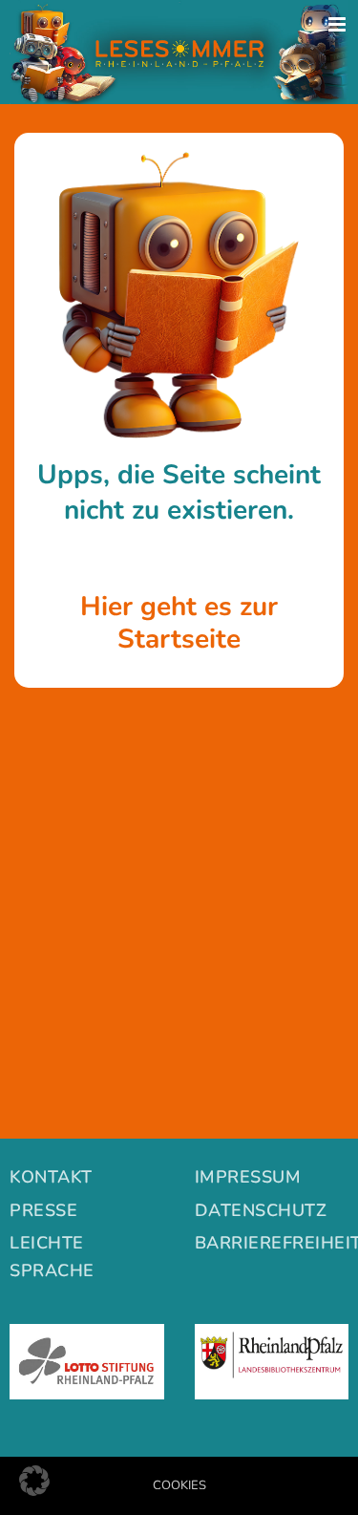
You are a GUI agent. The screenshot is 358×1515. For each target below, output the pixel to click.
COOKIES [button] (179, 1485)
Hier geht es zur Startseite (179, 622)
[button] (34, 1480)
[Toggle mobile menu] (338, 24)
